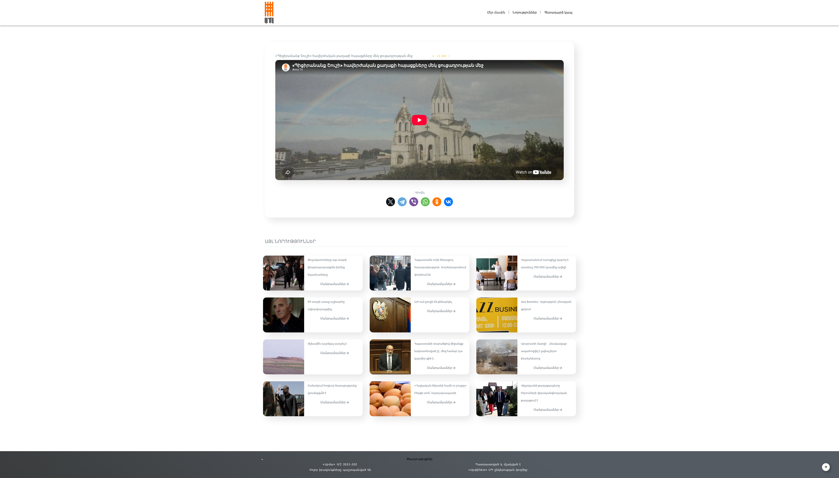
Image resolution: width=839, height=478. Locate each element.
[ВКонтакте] (448, 201)
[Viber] (413, 201)
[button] (826, 467)
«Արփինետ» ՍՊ (480, 470)
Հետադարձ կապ (558, 12)
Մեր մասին (496, 12)
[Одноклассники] (437, 201)
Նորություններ (525, 12)
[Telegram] (402, 201)
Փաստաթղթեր (420, 459)
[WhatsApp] (425, 201)
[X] (390, 201)
